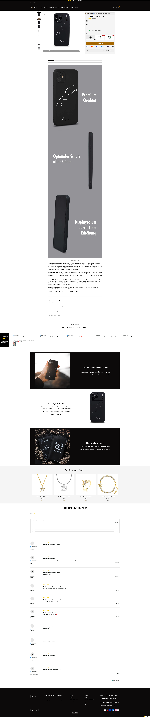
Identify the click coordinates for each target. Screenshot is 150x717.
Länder (45, 7)
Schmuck (57, 7)
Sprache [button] (38, 537)
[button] (10, 339)
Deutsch (40, 710)
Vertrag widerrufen (75, 712)
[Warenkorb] (119, 7)
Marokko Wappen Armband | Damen (108, 496)
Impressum (87, 695)
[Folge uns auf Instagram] (32, 696)
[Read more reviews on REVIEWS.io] (4, 343)
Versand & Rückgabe (63, 59)
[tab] (115, 537)
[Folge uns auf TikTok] (35, 696)
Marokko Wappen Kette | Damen (42, 496)
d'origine (31, 11)
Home (41, 7)
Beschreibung (51, 59)
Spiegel (71, 7)
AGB (86, 697)
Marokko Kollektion (37, 11)
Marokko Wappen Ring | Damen (86, 496)
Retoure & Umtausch (74, 699)
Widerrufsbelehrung (89, 701)
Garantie (75, 59)
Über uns (76, 7)
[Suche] (113, 7)
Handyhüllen (51, 7)
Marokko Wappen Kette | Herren (64, 496)
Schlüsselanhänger (64, 7)
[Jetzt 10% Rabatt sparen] (61, 700)
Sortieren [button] (32, 537)
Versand (71, 697)
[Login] (116, 7)
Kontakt (71, 695)
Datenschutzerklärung (89, 699)
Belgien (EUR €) (34, 710)
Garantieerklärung (88, 702)
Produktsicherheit (85, 59)
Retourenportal (73, 701)
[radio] (90, 37)
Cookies (86, 704)
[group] (36, 513)
